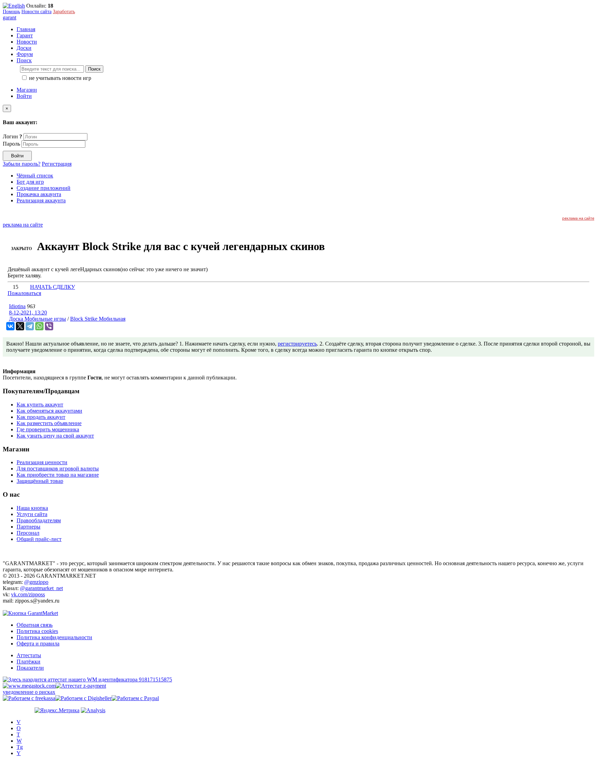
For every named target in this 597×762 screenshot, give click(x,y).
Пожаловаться (24, 293)
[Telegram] (30, 326)
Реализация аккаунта (41, 200)
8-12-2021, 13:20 (28, 312)
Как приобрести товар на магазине (58, 475)
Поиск (94, 69)
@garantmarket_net (41, 588)
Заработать (64, 11)
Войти (24, 96)
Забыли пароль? (21, 164)
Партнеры (28, 527)
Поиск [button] (24, 60)
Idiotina (17, 306)
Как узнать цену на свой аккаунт (55, 436)
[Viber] (49, 326)
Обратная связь (35, 625)
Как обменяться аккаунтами (49, 411)
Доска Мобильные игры (37, 319)
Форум (25, 54)
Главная (26, 29)
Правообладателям (39, 520)
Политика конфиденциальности (54, 637)
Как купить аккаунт (40, 404)
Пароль (11, 144)
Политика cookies (37, 631)
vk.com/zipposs (28, 594)
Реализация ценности (42, 462)
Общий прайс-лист (39, 539)
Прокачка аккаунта (39, 194)
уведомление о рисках (29, 692)
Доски (24, 48)
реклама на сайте (578, 218)
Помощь (11, 11)
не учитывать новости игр (59, 78)
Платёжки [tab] (28, 661)
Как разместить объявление (49, 423)
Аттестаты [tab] (29, 655)
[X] (20, 326)
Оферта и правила (38, 643)
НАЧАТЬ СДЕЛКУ (52, 287)
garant (9, 17)
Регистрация (57, 164)
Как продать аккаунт (41, 417)
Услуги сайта (32, 514)
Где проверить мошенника (48, 429)
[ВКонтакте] (10, 326)
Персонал (28, 533)
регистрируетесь (297, 344)
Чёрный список (35, 175)
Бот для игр (30, 182)
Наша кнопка (32, 508)
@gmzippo (36, 582)
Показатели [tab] (30, 668)
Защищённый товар (40, 481)
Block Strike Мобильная (97, 319)
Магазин (27, 90)
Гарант (25, 35)
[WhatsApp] (39, 326)
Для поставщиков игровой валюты (58, 468)
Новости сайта (36, 11)
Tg (20, 747)
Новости (27, 42)
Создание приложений (43, 188)
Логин (12, 136)
